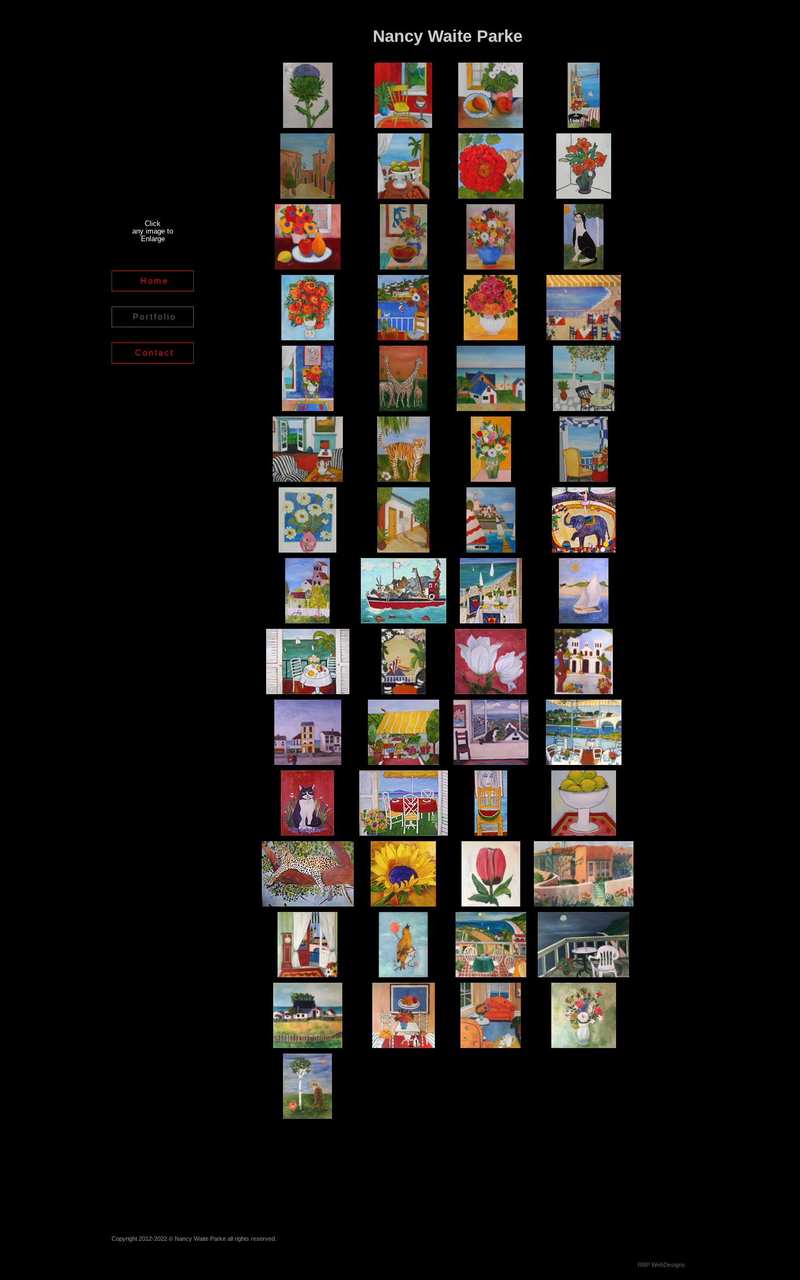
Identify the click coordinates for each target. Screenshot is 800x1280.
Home (154, 280)
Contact (154, 352)
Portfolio (154, 316)
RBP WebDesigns (661, 1264)
